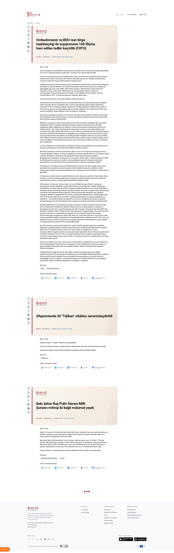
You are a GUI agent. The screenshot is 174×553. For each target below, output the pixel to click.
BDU (42, 268)
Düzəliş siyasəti (108, 520)
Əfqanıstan (44, 358)
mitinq (62, 458)
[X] (37, 539)
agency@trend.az (32, 527)
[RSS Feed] (53, 539)
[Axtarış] (117, 14)
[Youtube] (41, 539)
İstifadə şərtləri (131, 509)
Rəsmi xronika (85, 512)
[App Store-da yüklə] (126, 539)
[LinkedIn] (49, 539)
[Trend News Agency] (33, 508)
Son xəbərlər (84, 509)
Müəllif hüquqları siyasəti (134, 515)
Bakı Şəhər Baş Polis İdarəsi (49, 458)
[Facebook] (33, 539)
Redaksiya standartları (110, 517)
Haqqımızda (107, 509)
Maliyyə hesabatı (109, 523)
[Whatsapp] (29, 539)
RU (144, 546)
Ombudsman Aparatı (53, 268)
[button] (28, 27)
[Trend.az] (33, 14)
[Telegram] (45, 539)
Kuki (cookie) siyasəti (133, 517)
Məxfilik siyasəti (131, 512)
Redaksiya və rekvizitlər (110, 512)
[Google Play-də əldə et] (140, 539)
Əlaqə (105, 515)
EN (138, 546)
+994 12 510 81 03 (32, 525)
